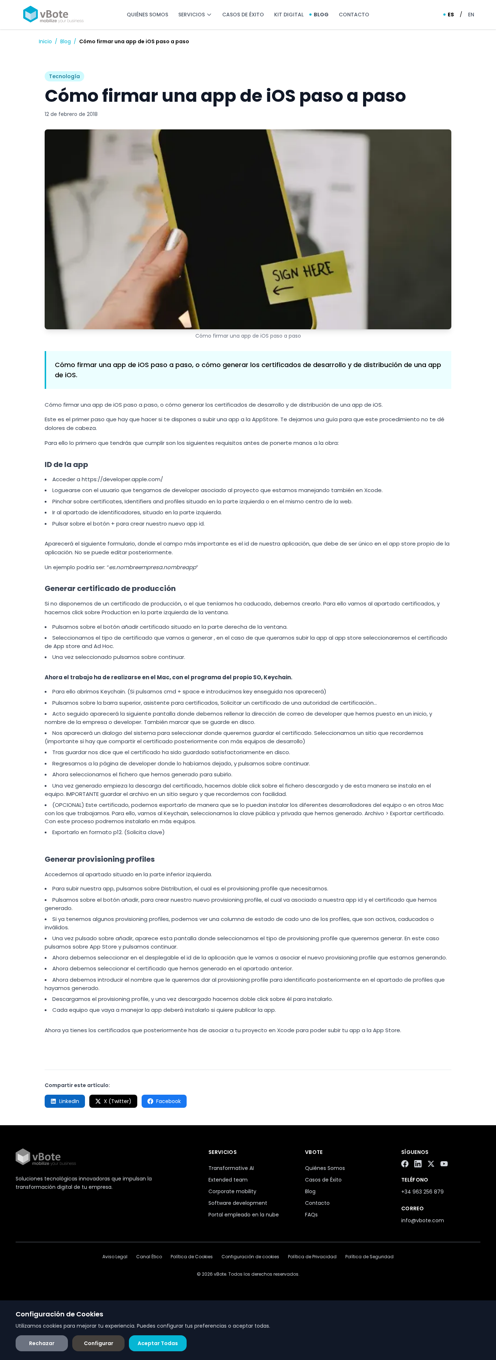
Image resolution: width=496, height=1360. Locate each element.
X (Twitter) (117, 1101)
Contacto (354, 14)
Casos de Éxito (243, 14)
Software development (237, 1203)
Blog (321, 14)
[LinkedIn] (418, 1163)
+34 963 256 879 (422, 1191)
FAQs (311, 1214)
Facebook (168, 1101)
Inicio (45, 41)
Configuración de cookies (250, 1257)
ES (451, 14)
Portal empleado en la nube (243, 1214)
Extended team (228, 1179)
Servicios (191, 14)
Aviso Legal (114, 1257)
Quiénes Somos (147, 14)
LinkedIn (69, 1101)
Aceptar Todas (158, 1343)
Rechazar (41, 1343)
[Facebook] (404, 1163)
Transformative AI (231, 1168)
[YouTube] (444, 1163)
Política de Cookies (192, 1257)
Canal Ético (149, 1257)
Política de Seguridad (369, 1257)
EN (471, 14)
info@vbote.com (422, 1220)
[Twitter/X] (431, 1163)
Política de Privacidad (312, 1257)
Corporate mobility (232, 1191)
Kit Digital (289, 14)
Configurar (98, 1343)
